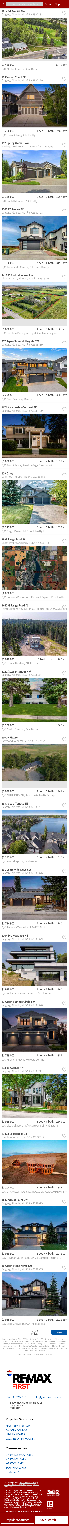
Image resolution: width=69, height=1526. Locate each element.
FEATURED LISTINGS (18, 1426)
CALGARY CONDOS (16, 1430)
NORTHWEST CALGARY (19, 1455)
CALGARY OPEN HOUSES (20, 1438)
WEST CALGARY (15, 1463)
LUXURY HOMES (15, 1434)
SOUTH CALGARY (16, 1467)
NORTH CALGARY (16, 1459)
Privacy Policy (33, 1484)
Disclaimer (8, 1486)
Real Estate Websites (28, 1482)
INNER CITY (13, 1472)
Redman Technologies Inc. (15, 1484)
